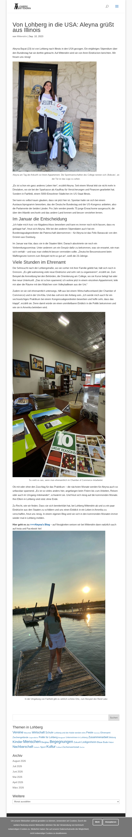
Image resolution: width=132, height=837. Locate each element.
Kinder (18, 742)
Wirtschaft (38, 732)
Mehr (97, 822)
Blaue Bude (102, 742)
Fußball (59, 747)
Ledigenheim (88, 742)
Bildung (112, 737)
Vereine (18, 732)
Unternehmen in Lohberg (77, 737)
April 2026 (18, 782)
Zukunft (77, 742)
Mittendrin (22, 36)
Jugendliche (33, 737)
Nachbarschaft (23, 746)
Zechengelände (20, 737)
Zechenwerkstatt (70, 747)
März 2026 (18, 787)
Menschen (32, 741)
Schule (49, 732)
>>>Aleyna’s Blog (40, 524)
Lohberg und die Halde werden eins (70, 733)
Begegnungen (61, 742)
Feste (89, 732)
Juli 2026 (17, 766)
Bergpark (61, 737)
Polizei (110, 742)
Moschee (27, 733)
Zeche (82, 747)
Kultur (51, 747)
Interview (97, 733)
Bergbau (45, 742)
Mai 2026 (17, 777)
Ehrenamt (105, 732)
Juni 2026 (18, 771)
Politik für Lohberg (48, 737)
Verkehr (37, 747)
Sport (43, 747)
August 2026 (19, 761)
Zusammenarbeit (98, 737)
